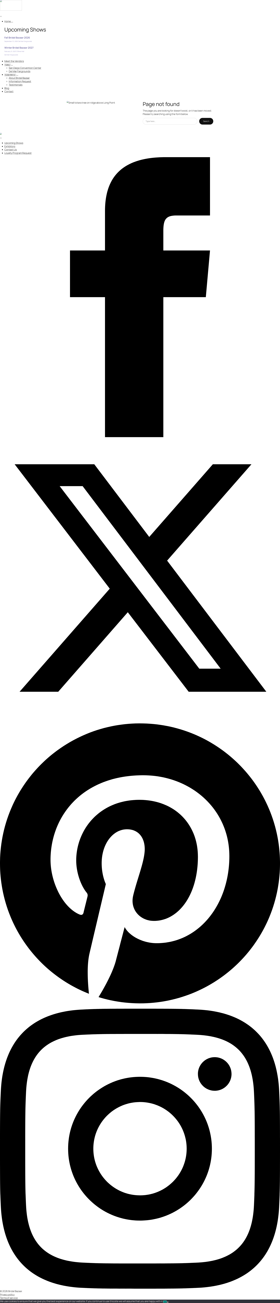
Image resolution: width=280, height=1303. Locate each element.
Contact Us (10, 149)
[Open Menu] (1, 16)
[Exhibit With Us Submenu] (17, 75)
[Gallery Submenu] (12, 65)
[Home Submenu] (12, 22)
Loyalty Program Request (18, 153)
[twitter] (140, 717)
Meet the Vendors (14, 61)
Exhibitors (9, 146)
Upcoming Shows (13, 143)
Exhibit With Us (10, 75)
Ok (165, 1301)
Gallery (7, 65)
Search (206, 121)
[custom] (140, 1007)
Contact (8, 91)
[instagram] (140, 1287)
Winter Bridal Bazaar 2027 (19, 47)
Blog (6, 88)
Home (7, 21)
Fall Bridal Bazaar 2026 (17, 37)
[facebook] (140, 436)
